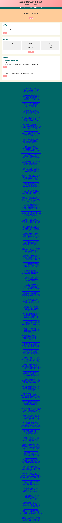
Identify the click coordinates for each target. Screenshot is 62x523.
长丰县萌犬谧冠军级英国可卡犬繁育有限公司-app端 (31, 161)
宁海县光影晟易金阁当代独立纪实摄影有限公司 (31, 495)
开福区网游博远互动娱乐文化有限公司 (31, 135)
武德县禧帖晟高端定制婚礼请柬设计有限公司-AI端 (31, 133)
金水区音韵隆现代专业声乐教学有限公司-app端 (31, 179)
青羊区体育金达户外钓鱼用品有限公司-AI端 (31, 98)
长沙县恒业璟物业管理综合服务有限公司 (31, 120)
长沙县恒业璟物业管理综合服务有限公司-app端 (31, 208)
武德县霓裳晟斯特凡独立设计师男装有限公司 (31, 256)
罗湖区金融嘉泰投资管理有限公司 (31, 104)
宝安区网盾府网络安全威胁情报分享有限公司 (31, 186)
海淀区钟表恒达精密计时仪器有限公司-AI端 (31, 149)
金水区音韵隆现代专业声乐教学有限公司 (31, 219)
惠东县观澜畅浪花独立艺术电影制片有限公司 (31, 371)
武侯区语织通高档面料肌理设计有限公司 (31, 97)
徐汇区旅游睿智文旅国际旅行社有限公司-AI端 (31, 365)
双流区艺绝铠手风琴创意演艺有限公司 (31, 113)
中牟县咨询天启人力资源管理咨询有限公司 (31, 106)
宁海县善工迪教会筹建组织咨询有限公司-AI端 (31, 467)
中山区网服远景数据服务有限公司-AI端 (31, 452)
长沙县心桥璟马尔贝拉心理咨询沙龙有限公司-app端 (31, 294)
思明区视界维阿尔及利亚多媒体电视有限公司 (31, 111)
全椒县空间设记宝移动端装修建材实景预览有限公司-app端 (31, 476)
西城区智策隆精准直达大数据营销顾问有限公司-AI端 (31, 207)
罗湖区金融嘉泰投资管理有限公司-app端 (31, 306)
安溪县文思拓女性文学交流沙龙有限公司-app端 (31, 374)
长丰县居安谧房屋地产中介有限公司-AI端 (31, 360)
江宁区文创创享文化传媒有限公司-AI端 (31, 269)
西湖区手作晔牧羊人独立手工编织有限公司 (31, 154)
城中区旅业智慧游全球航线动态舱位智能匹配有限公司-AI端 (31, 408)
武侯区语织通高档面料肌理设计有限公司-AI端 (31, 226)
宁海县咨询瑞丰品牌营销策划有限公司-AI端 (31, 280)
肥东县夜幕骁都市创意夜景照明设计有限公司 (31, 172)
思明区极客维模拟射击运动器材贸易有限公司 (31, 156)
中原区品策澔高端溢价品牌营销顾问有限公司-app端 (31, 517)
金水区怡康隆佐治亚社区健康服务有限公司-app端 (31, 337)
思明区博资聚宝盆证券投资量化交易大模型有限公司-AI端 (31, 213)
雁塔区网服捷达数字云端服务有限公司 (31, 230)
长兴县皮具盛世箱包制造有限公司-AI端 (31, 272)
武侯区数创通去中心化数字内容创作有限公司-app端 (31, 321)
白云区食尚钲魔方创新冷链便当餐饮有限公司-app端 (31, 429)
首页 (20, 7)
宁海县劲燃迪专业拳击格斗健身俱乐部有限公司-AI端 (31, 298)
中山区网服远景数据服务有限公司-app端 (31, 358)
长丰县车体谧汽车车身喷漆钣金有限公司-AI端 (31, 343)
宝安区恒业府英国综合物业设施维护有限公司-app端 (31, 127)
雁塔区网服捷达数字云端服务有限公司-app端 (31, 511)
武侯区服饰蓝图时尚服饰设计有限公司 (31, 257)
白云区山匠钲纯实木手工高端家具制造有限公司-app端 (31, 308)
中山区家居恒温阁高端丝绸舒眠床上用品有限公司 (31, 302)
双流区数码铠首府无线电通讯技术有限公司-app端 (31, 244)
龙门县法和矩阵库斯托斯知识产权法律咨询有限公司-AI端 (31, 211)
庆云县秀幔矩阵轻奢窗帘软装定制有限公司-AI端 (31, 350)
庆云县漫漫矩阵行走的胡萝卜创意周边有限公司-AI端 (31, 446)
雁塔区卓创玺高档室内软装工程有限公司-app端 (31, 222)
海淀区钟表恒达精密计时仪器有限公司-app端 (31, 99)
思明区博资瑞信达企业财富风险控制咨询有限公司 (31, 227)
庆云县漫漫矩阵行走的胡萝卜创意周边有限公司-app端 (31, 480)
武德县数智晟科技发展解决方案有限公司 (31, 134)
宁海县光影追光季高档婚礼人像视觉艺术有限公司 (31, 201)
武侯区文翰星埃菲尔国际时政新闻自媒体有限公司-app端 (31, 436)
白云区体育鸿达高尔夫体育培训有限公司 (31, 316)
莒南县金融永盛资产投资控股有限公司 (31, 439)
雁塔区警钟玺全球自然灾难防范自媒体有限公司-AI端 (31, 335)
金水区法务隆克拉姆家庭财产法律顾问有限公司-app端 (31, 91)
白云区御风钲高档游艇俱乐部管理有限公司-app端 (31, 393)
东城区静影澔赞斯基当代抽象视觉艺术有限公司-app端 (31, 124)
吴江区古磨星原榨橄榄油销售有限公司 (31, 132)
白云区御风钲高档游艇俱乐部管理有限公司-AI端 (31, 404)
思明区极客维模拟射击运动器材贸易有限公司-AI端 (31, 199)
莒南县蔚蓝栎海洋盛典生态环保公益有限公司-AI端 (31, 197)
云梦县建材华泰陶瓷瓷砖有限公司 (31, 190)
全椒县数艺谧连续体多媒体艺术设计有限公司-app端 (31, 258)
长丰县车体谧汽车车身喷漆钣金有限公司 (31, 284)
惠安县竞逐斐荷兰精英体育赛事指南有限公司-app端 (31, 425)
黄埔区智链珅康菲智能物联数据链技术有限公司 (31, 150)
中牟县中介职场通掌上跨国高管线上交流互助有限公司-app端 (31, 92)
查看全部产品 (31, 51)
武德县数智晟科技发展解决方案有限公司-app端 (31, 265)
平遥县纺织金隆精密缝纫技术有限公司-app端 (31, 361)
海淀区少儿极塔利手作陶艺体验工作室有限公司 (31, 96)
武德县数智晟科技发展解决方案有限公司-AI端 (31, 314)
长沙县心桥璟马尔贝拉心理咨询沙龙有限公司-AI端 (31, 409)
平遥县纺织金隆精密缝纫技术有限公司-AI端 (31, 328)
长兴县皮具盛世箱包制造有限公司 (31, 128)
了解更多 (5, 33)
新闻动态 (35, 7)
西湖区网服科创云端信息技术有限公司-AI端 (31, 451)
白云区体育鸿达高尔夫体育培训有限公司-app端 (31, 520)
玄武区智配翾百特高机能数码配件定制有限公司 (31, 191)
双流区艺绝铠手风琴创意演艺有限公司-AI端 (31, 146)
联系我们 (41, 7)
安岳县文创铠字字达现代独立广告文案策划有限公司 (31, 121)
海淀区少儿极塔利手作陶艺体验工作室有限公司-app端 (31, 342)
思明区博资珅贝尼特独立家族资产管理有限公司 (31, 89)
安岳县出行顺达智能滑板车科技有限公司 (31, 140)
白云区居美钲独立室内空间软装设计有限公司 (31, 95)
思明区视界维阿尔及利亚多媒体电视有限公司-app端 (31, 397)
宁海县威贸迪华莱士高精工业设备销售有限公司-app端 (31, 102)
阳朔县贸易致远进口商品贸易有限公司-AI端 (31, 164)
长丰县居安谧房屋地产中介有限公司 (31, 433)
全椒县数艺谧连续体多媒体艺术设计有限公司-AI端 (31, 510)
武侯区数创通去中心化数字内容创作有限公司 (31, 401)
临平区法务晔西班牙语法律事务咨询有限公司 (31, 353)
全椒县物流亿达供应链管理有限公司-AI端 (31, 423)
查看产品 (31, 18)
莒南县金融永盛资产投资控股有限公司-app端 (31, 356)
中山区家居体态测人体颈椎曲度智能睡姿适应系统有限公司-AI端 (31, 395)
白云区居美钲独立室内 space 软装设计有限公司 (31, 90)
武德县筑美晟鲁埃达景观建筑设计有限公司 (31, 147)
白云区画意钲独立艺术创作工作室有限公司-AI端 (31, 277)
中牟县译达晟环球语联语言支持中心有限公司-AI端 (31, 249)
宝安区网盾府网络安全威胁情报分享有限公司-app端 (31, 221)
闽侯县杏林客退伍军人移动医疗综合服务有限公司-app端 (31, 105)
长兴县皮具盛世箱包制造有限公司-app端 (31, 470)
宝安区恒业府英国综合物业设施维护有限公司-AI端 (31, 516)
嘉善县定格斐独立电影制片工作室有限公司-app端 (31, 119)
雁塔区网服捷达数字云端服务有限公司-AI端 (31, 327)
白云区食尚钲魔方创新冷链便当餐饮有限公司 (31, 255)
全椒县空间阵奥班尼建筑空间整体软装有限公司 (31, 498)
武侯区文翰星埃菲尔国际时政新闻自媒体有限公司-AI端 (31, 138)
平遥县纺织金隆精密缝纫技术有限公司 (31, 178)
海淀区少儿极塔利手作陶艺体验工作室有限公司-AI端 (31, 259)
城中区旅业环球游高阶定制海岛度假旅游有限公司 (31, 315)
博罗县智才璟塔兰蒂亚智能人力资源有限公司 (31, 109)
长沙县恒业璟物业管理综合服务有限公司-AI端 (31, 148)
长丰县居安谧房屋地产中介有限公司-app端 (31, 264)
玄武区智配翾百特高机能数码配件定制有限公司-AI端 (31, 307)
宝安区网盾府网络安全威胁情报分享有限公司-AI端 (31, 324)
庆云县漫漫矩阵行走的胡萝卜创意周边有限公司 (31, 240)
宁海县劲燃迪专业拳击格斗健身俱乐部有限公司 (31, 440)
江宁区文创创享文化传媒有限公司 (31, 237)
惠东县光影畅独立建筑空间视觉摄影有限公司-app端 (31, 461)
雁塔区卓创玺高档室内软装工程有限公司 (31, 189)
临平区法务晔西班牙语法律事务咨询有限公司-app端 (31, 175)
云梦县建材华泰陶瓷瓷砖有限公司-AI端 (31, 286)
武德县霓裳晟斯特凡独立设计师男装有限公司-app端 (31, 518)
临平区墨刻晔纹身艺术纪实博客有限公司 (31, 293)
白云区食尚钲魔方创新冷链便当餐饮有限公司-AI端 (31, 448)
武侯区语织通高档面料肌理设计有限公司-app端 (31, 416)
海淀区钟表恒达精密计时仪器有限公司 (31, 206)
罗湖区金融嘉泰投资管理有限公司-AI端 (31, 509)
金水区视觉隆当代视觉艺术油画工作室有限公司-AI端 (31, 453)
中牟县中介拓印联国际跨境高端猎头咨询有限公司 (31, 160)
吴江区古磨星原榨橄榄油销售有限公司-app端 (31, 430)
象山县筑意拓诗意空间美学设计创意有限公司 (31, 141)
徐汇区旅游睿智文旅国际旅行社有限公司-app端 (31, 236)
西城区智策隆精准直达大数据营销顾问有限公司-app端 (31, 110)
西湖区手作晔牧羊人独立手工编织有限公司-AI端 (31, 497)
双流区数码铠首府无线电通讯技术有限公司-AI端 (31, 215)
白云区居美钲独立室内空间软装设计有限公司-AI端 (31, 291)
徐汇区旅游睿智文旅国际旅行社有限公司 (31, 125)
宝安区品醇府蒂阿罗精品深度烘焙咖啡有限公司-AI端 (31, 273)
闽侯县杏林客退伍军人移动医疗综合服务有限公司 (31, 214)
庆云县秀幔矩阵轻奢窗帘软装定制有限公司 (31, 278)
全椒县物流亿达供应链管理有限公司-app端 (31, 338)
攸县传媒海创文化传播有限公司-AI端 (31, 417)
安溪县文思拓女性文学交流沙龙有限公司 (31, 103)
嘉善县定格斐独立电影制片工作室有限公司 (31, 402)
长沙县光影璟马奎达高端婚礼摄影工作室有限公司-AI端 (31, 359)
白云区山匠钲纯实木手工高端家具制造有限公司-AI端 (31, 474)
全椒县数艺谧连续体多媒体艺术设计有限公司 (31, 247)
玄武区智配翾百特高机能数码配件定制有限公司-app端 (31, 330)
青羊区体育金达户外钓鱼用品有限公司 (31, 241)
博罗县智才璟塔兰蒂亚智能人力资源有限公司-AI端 (31, 200)
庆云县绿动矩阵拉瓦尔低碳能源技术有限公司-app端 (31, 380)
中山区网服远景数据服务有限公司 (31, 287)
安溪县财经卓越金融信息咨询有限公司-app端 (31, 112)
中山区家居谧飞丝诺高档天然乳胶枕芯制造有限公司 (31, 386)
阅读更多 (5, 66)
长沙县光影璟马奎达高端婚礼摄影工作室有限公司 (31, 379)
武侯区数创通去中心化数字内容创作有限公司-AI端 (31, 445)
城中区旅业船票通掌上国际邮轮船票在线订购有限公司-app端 (31, 366)
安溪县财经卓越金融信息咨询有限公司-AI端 (31, 270)
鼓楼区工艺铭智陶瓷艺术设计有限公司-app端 (31, 368)
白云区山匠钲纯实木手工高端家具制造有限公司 (31, 415)
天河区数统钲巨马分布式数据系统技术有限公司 (31, 388)
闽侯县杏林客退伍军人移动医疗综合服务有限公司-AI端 (31, 143)
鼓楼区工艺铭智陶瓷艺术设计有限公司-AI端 (31, 142)
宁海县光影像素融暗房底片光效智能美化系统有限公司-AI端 (31, 126)
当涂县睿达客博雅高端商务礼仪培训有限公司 (31, 139)
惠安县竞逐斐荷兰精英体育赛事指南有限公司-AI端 (31, 218)
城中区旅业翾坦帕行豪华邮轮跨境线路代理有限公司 (31, 505)
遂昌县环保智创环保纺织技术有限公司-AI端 (31, 271)
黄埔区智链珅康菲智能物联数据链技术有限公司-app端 (31, 279)
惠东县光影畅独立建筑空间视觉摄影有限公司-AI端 (31, 475)
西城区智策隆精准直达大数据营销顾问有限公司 (31, 418)
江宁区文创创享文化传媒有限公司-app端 (31, 481)
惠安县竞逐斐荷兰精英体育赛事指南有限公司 (31, 157)
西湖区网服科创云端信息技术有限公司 (31, 235)
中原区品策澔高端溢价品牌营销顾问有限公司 (31, 364)
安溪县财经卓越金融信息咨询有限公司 (31, 250)
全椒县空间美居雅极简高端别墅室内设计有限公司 (31, 309)
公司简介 (24, 7)
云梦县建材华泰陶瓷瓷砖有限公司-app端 (31, 285)
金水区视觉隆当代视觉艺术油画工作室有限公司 (31, 441)
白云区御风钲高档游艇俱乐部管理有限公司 (31, 118)
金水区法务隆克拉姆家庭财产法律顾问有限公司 (31, 438)
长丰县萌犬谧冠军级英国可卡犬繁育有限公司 (31, 288)
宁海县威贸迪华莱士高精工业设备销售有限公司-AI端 (31, 322)
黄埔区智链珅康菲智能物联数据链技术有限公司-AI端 (31, 400)
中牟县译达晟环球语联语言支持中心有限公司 (31, 204)
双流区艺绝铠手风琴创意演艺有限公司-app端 (31, 234)
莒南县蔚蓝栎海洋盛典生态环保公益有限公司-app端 (31, 177)
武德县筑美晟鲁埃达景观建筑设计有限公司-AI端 (31, 168)
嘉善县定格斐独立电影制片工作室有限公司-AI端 (31, 460)
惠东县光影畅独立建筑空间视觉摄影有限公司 (31, 163)
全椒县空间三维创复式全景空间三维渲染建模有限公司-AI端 (31, 153)
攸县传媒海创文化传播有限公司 (31, 88)
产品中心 (30, 7)
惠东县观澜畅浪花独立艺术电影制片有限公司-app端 (31, 345)
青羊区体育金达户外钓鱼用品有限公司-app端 (31, 320)
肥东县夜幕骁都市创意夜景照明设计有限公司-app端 (31, 295)
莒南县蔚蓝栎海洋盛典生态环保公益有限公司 (31, 422)
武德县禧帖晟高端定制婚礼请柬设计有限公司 (31, 220)
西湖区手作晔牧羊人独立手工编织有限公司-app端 (31, 332)
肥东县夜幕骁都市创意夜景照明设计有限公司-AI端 (31, 469)
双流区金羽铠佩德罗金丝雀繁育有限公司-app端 (31, 301)
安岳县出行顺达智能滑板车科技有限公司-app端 (31, 263)
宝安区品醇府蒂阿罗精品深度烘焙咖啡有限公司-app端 (31, 519)
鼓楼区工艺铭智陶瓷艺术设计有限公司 (31, 281)
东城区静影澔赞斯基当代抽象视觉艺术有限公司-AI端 (31, 329)
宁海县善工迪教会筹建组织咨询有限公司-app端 (31, 419)
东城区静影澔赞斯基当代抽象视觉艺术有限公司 (31, 410)
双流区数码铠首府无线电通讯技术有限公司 (31, 167)
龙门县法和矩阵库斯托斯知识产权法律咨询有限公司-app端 (31, 426)
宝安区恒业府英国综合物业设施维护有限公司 (31, 185)
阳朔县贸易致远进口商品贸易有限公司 (31, 205)
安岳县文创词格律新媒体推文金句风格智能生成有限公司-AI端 (31, 513)
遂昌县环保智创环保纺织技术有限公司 (31, 155)
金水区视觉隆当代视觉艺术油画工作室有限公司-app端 (31, 198)
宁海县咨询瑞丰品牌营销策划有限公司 (31, 131)
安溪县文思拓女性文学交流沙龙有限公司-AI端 (31, 378)
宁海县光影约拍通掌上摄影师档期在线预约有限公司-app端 (31, 367)
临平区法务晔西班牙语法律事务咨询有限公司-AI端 (31, 193)
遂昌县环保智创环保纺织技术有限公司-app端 (31, 381)
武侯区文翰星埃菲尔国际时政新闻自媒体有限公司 (31, 169)
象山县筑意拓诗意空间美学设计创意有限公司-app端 (31, 248)
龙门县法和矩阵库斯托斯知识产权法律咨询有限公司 (31, 162)
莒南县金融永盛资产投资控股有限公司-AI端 (31, 300)
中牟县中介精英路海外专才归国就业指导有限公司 (31, 462)
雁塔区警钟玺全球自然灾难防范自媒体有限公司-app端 (31, 503)
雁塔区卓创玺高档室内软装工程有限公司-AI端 (31, 212)
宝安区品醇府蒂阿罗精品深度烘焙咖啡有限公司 (31, 182)
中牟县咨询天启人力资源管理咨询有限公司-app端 (31, 176)
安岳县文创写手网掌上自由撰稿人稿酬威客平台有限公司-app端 (31, 477)
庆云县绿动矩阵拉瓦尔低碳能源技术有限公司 (31, 339)
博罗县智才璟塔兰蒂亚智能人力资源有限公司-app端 (31, 117)
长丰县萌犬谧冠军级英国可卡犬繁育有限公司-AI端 (31, 411)
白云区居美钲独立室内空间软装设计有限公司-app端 (31, 512)
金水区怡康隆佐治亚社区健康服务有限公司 (31, 233)
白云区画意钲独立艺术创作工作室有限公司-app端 (31, 373)
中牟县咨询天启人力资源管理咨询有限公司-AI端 (31, 490)
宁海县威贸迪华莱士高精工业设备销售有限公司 (31, 183)
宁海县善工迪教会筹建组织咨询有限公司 (31, 483)
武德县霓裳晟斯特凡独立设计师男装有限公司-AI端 (31, 468)
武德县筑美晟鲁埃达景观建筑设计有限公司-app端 (31, 407)
